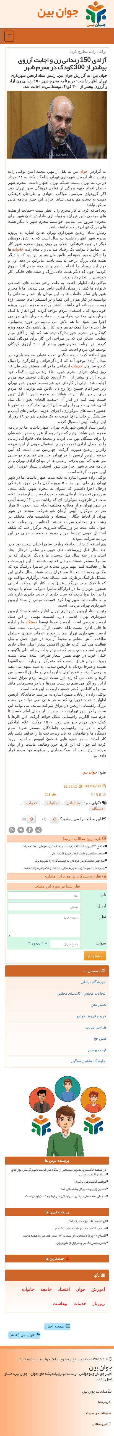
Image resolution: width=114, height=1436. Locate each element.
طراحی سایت (96, 1027)
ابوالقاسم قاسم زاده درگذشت (87, 1221)
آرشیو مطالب (101, 1424)
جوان (83, 171)
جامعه (46, 1289)
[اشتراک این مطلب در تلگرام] (38, 829)
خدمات (76, 366)
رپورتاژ (98, 1303)
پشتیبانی (73, 803)
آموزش (98, 1289)
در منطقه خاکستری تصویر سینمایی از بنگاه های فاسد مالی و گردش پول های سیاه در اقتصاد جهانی (58, 1172)
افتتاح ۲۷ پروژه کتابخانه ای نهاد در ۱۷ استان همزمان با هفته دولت (63, 846)
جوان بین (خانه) (23, 1335)
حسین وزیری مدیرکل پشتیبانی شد (83, 1189)
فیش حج (100, 1038)
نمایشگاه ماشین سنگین (89, 1061)
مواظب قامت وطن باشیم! (90, 1181)
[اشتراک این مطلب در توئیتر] (21, 829)
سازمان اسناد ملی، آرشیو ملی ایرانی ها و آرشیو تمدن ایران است (65, 1196)
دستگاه (31, 622)
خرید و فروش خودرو (91, 1016)
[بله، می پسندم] (54, 819)
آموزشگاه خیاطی (94, 982)
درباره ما (104, 1401)
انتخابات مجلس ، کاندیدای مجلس (82, 993)
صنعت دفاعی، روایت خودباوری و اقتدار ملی (78, 853)
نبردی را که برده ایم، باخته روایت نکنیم (80, 1228)
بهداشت (60, 1303)
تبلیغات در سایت (98, 1413)
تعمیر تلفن (99, 1004)
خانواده (18, 249)
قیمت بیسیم (97, 1050)
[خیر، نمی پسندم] (31, 819)
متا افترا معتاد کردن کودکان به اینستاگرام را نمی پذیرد (70, 860)
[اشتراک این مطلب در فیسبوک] (29, 829)
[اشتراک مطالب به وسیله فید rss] (12, 829)
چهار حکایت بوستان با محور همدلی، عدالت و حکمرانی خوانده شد (64, 868)
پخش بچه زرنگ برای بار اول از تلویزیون (81, 1243)
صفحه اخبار (56, 1326)
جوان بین (89, 772)
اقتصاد (64, 1289)
